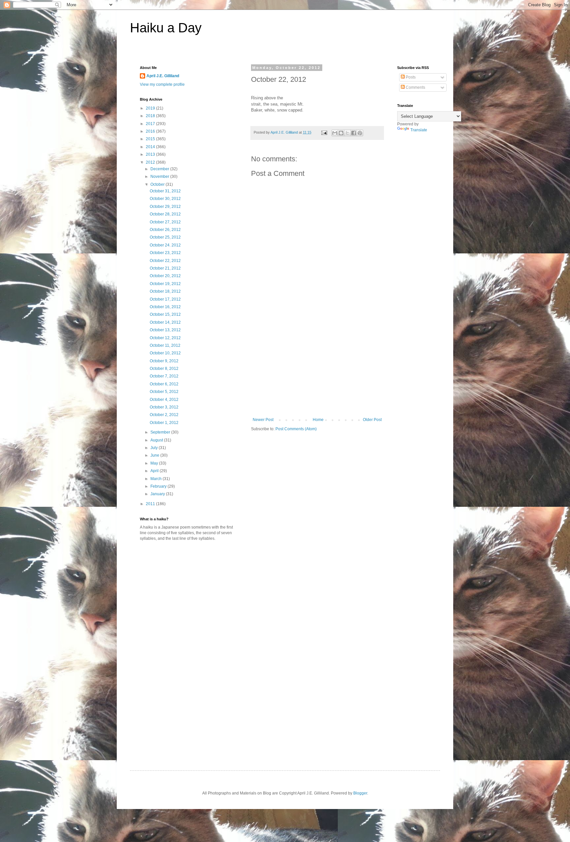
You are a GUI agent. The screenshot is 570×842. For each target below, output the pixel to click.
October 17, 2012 (165, 299)
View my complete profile (162, 84)
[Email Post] (324, 132)
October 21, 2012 (165, 268)
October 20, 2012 (165, 276)
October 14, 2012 (165, 322)
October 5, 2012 (164, 391)
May (154, 463)
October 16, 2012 (165, 307)
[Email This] (335, 133)
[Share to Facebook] (353, 133)
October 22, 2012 (165, 260)
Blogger (360, 793)
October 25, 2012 (165, 237)
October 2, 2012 (164, 414)
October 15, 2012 (165, 314)
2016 (151, 131)
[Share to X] (347, 133)
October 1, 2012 (164, 422)
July (154, 447)
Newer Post (263, 419)
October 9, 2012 (164, 361)
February (159, 486)
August (157, 440)
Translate (418, 130)
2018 (151, 115)
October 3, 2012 (164, 407)
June (155, 455)
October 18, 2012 (165, 291)
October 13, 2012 (165, 330)
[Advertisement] (317, 368)
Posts (410, 77)
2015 (151, 139)
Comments (415, 87)
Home (318, 419)
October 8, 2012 (164, 368)
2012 (151, 162)
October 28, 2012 (165, 214)
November (160, 176)
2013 (151, 154)
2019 (151, 108)
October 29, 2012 (165, 206)
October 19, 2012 (165, 283)
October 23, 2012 (165, 252)
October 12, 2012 (165, 338)
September (160, 432)
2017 (151, 123)
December (160, 169)
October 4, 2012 (164, 399)
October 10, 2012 (165, 353)
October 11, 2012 (165, 345)
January (158, 494)
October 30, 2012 (165, 198)
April (155, 471)
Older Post (372, 419)
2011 (151, 504)
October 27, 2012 (165, 222)
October (158, 184)
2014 (151, 147)
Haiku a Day (166, 27)
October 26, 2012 (165, 229)
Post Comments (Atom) (296, 429)
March (156, 478)
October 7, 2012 (164, 376)
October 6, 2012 (164, 384)
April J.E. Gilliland (162, 76)
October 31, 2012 (165, 191)
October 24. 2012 (165, 245)
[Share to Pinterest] (360, 133)
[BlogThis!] (341, 133)
